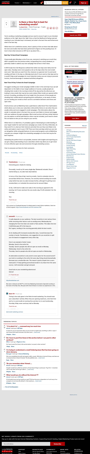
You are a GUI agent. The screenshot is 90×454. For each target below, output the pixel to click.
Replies (8, 334)
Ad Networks (69, 138)
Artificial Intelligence (71, 135)
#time (20, 152)
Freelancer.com (78, 453)
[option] (75, 95)
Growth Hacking (70, 145)
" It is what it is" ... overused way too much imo (23, 326)
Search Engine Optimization (73, 137)
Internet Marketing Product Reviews (75, 154)
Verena (68, 24)
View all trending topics (11, 387)
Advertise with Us (55, 16)
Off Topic (19, 328)
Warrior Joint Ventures (72, 161)
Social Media (69, 147)
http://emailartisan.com (12, 280)
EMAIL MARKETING (24, 29)
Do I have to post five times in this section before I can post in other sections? (31, 339)
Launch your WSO (75, 35)
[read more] (37, 332)
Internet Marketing (24, 354)
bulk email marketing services (14, 312)
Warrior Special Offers (38, 451)
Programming (69, 157)
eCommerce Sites (71, 152)
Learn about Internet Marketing (51, 452)
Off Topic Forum (70, 162)
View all (84, 126)
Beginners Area (21, 342)
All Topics (68, 130)
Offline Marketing (70, 149)
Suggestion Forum (71, 168)
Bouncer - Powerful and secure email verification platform (75, 100)
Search (65, 3)
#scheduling (14, 152)
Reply (8, 346)
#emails (7, 152)
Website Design (70, 159)
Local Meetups (70, 164)
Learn (36, 3)
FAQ (19, 451)
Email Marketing (70, 143)
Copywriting (69, 150)
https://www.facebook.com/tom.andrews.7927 (28, 207)
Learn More (75, 118)
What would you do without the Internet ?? (22, 375)
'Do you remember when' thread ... (19, 363)
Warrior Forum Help (71, 166)
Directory (62, 451)
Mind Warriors (70, 156)
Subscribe (33, 29)
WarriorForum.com (71, 29)
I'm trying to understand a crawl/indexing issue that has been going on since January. (32, 351)
